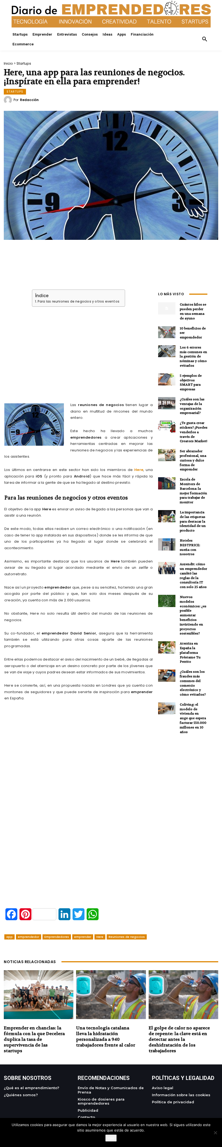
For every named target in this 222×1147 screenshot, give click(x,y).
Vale (111, 1138)
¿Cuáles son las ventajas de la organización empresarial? (192, 406)
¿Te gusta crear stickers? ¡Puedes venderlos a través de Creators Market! (193, 432)
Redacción (29, 100)
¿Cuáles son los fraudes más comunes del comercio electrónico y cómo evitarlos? (193, 683)
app (9, 937)
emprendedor (28, 937)
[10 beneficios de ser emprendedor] (166, 332)
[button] (204, 39)
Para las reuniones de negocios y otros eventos (78, 301)
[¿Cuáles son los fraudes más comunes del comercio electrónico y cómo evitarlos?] (166, 676)
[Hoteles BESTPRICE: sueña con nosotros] (166, 544)
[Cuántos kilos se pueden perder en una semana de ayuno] (166, 308)
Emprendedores (56, 937)
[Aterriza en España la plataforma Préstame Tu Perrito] (166, 647)
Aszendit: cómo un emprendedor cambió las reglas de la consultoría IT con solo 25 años (193, 575)
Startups (24, 63)
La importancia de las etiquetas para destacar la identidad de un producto (193, 521)
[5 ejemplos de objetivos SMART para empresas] (166, 379)
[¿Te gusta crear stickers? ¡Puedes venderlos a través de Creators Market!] (166, 427)
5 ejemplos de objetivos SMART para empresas (191, 382)
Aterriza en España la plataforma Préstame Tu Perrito (190, 652)
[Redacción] (9, 100)
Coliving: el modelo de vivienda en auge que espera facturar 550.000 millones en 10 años (193, 718)
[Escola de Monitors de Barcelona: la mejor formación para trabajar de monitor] (166, 483)
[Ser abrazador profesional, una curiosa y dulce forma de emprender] (166, 455)
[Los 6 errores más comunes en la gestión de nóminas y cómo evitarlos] (166, 351)
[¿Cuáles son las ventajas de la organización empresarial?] (166, 403)
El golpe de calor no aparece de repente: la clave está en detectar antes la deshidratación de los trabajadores (179, 1039)
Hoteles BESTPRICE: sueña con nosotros (190, 547)
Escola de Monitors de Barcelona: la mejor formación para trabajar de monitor (193, 490)
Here (138, 469)
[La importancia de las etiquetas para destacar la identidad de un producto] (166, 516)
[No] (215, 1132)
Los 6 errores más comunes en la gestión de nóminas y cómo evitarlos (193, 356)
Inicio (8, 63)
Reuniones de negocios (127, 937)
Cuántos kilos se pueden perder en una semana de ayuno (193, 311)
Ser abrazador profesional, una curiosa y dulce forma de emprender (193, 460)
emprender (82, 937)
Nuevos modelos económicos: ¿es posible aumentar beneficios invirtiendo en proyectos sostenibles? (193, 615)
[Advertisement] (78, 348)
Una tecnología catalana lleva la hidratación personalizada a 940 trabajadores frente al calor (105, 1036)
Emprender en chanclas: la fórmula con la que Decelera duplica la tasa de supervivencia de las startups (34, 1039)
